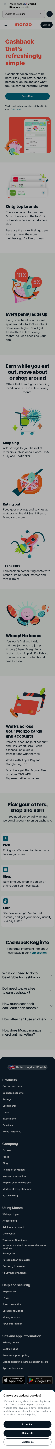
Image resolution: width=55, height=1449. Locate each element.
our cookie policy (26, 1414)
